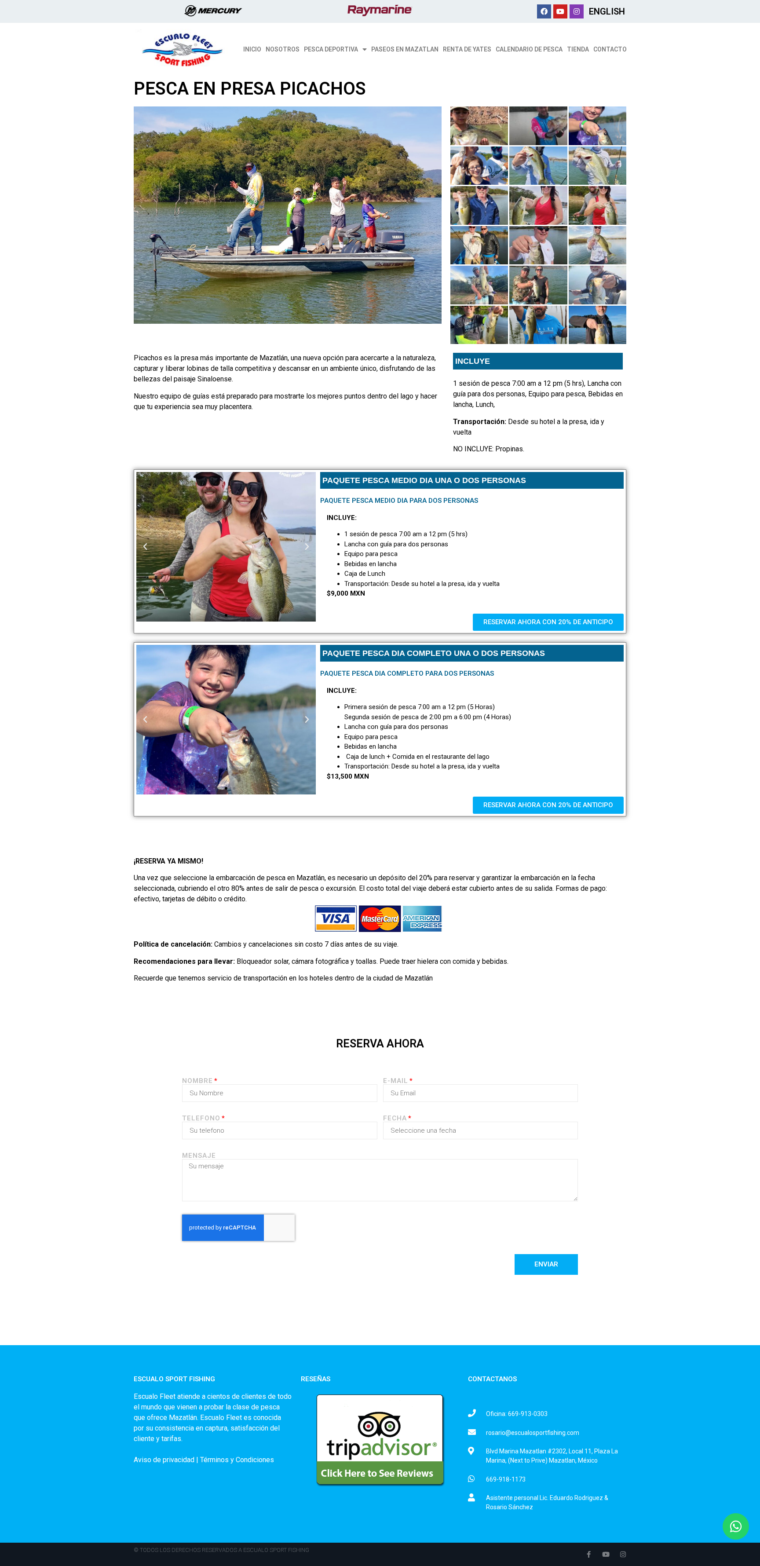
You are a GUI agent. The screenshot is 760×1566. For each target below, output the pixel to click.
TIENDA (578, 49)
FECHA (395, 1118)
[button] (218, 615)
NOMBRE (197, 1081)
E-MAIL (395, 1081)
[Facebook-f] (588, 1554)
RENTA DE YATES (467, 49)
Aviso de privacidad (164, 1460)
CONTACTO (610, 49)
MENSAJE (199, 1156)
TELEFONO (201, 1118)
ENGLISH (607, 11)
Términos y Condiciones (237, 1460)
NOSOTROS (283, 49)
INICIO (252, 49)
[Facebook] (544, 11)
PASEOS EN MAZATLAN (404, 49)
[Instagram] (577, 11)
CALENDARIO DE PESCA (529, 49)
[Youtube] (560, 11)
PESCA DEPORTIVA (331, 49)
